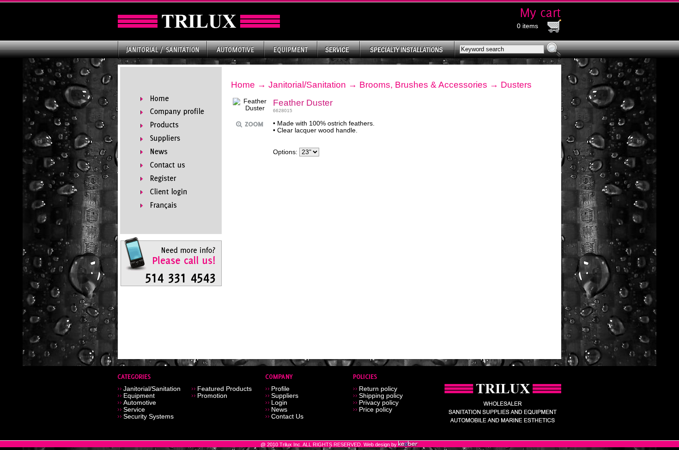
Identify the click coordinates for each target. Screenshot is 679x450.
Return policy (378, 388)
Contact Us (287, 416)
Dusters (516, 85)
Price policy (375, 409)
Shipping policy (381, 395)
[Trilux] (199, 21)
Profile (280, 388)
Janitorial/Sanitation (307, 85)
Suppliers (284, 395)
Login (279, 402)
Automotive (139, 402)
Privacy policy (379, 402)
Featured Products (224, 388)
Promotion (212, 395)
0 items (527, 26)
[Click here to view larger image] (251, 105)
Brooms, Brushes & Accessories (423, 85)
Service (134, 409)
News (279, 409)
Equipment (139, 395)
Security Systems (148, 416)
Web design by (381, 444)
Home (243, 85)
